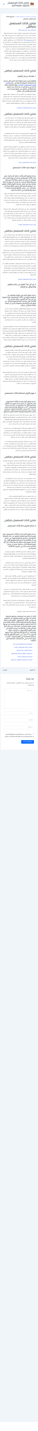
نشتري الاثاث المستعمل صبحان (27, 162)
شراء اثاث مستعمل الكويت (23, 16)
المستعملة (29, 40)
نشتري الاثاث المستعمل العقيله (27, 279)
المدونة (34, 16)
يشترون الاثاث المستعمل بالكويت (23, 647)
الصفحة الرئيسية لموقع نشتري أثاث (22, 644)
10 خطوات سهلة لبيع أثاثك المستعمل (21, 653)
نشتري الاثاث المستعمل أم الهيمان (26, 107)
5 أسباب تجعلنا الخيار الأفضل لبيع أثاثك (21, 659)
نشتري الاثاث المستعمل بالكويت (20, 83)
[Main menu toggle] (4, 4)
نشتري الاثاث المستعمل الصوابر (27, 224)
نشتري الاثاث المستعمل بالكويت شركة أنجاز (18, 4)
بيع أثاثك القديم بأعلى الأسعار (24, 650)
